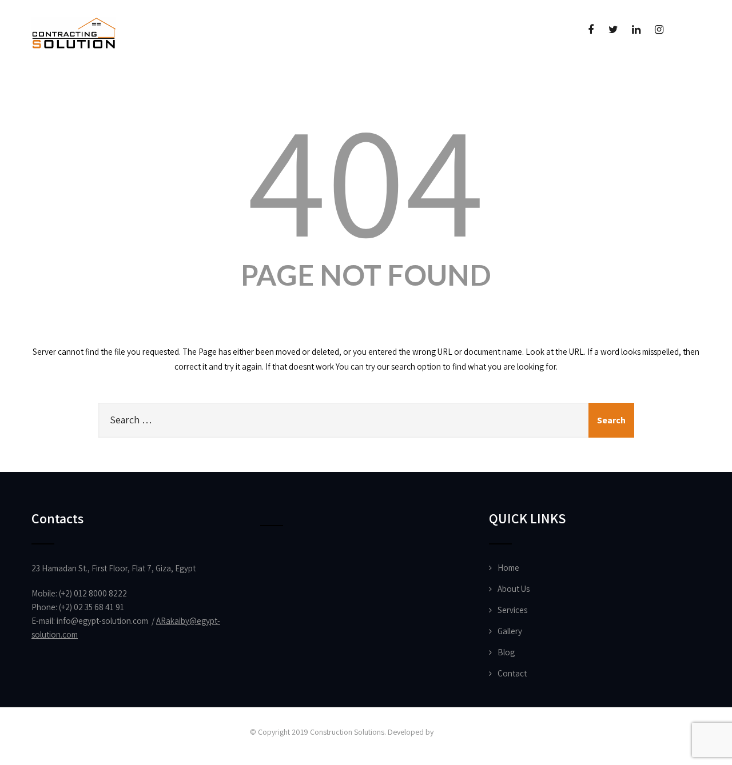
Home (47, 95)
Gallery (510, 631)
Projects (130, 95)
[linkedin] (636, 30)
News (179, 95)
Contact (512, 673)
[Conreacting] (73, 5)
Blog (506, 652)
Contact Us (272, 95)
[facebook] (590, 30)
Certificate (220, 95)
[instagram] (659, 30)
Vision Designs (458, 732)
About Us (86, 95)
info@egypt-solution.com (102, 620)
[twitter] (613, 30)
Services (512, 609)
